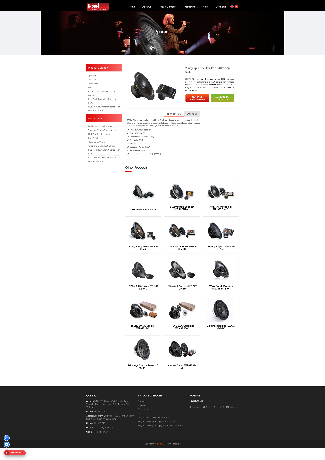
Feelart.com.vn (101, 431)
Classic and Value (96, 142)
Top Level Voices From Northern (102, 130)
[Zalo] (7, 438)
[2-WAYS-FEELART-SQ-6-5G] (143, 191)
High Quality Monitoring (99, 134)
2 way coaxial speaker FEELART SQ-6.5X (221, 287)
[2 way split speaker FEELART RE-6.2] (143, 230)
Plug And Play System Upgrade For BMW (104, 101)
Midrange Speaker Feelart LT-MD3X (143, 366)
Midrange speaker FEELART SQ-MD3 (221, 327)
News (205, 6)
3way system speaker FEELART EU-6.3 (220, 207)
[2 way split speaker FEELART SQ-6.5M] (182, 269)
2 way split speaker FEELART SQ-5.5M (143, 287)
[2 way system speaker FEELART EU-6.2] (182, 190)
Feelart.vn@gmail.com (102, 427)
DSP (90, 87)
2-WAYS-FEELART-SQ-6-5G (143, 209)
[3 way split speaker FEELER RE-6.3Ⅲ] (182, 230)
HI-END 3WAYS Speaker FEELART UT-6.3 (182, 327)
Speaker (92, 75)
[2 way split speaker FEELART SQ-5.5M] (143, 269)
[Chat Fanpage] (7, 445)
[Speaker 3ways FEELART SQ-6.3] (182, 349)
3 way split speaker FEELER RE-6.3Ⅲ (182, 247)
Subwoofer (93, 83)
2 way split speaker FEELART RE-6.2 (143, 247)
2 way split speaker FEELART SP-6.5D (220, 247)
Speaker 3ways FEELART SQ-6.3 (182, 366)
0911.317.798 (99, 423)
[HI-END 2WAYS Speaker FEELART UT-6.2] (143, 309)
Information (174, 114)
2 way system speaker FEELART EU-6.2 (182, 207)
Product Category (167, 6)
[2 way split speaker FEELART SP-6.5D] (221, 230)
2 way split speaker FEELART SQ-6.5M (182, 287)
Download (221, 6)
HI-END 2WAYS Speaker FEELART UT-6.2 (143, 327)
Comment (192, 114)
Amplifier (92, 79)
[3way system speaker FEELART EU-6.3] (221, 190)
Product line (189, 6)
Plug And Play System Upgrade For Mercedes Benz (104, 108)
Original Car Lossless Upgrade (102, 145)
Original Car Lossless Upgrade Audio (102, 93)
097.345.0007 (99, 411)
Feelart (159, 443)
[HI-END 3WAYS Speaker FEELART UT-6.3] (182, 309)
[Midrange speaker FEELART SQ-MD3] (221, 309)
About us (146, 6)
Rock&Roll (93, 138)
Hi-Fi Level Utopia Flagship (100, 126)
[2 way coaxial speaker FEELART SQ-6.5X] (221, 269)
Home (132, 6)
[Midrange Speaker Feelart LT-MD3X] (143, 349)
